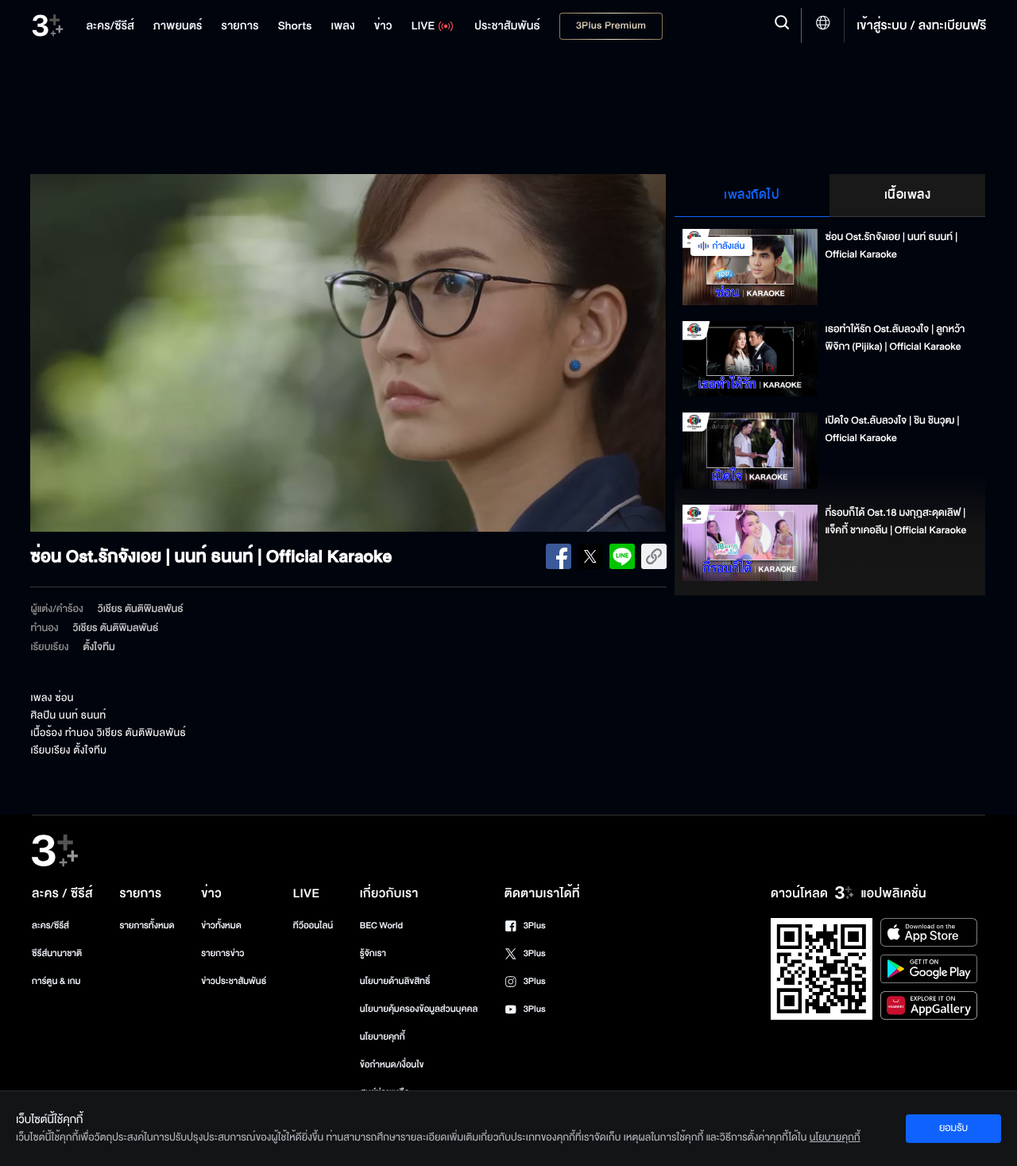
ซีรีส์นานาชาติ (57, 953)
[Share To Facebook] (558, 556)
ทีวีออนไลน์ (313, 925)
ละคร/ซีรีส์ (50, 925)
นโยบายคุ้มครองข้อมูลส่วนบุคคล (419, 1009)
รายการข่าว (222, 953)
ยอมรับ (953, 1128)
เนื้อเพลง (907, 194)
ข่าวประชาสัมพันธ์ (233, 981)
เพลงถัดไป (751, 194)
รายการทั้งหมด (146, 925)
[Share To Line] (622, 556)
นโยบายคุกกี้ (382, 1036)
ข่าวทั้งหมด (221, 925)
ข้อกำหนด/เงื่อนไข (392, 1064)
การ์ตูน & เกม (56, 981)
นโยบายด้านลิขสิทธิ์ (395, 981)
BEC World (381, 925)
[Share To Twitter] (590, 556)
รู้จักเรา (373, 953)
